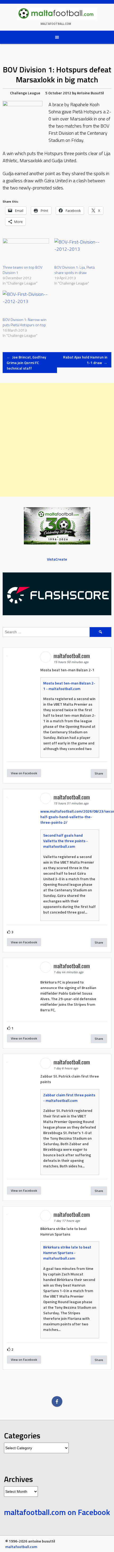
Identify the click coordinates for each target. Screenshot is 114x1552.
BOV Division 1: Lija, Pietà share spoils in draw (74, 269)
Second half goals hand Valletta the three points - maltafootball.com (65, 840)
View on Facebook (24, 773)
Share (99, 773)
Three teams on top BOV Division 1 (22, 269)
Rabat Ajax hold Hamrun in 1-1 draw (85, 359)
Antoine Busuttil (90, 93)
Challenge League (25, 93)
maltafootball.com (56, 24)
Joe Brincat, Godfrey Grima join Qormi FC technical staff (26, 362)
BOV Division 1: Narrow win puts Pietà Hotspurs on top (24, 322)
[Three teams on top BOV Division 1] (26, 251)
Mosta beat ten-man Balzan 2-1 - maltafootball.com (69, 685)
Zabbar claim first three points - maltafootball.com (69, 1097)
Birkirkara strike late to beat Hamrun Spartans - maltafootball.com (67, 1252)
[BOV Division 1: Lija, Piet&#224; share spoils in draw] (77, 251)
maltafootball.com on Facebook (57, 1512)
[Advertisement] (57, 440)
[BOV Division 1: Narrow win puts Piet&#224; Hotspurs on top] (26, 304)
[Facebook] (57, 1401)
